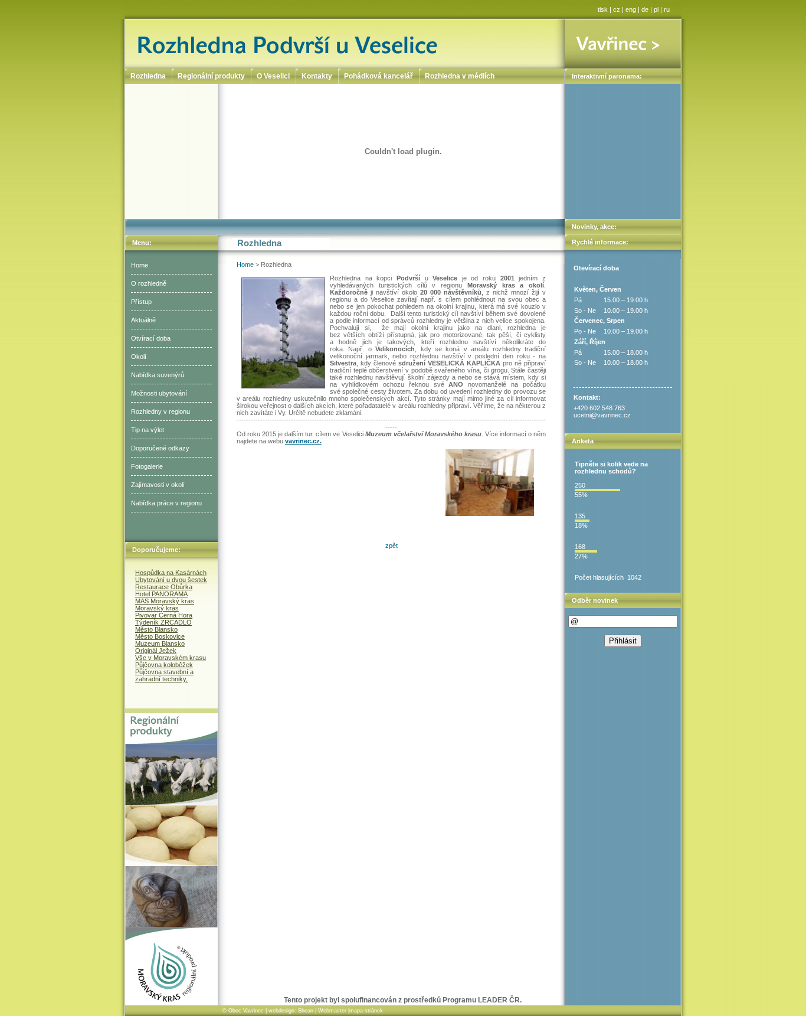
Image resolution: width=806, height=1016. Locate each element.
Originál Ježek (155, 650)
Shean (305, 1011)
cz (616, 9)
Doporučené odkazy (160, 448)
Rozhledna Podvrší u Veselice (345, 43)
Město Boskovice (160, 636)
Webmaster (332, 1011)
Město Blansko (156, 629)
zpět (391, 545)
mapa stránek (366, 1011)
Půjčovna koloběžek (164, 664)
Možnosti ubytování (159, 393)
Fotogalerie (147, 466)
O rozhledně (148, 283)
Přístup (141, 301)
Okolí (138, 356)
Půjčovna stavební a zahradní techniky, (164, 675)
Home (139, 265)
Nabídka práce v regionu (166, 503)
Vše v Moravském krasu (170, 657)
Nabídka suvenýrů (157, 374)
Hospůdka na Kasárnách (171, 572)
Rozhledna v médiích (459, 76)
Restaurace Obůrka (163, 586)
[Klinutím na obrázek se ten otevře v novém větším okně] (489, 482)
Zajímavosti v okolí (158, 484)
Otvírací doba (151, 338)
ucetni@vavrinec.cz (602, 415)
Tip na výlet (147, 429)
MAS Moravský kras (164, 601)
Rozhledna (148, 76)
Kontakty (317, 76)
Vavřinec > (623, 43)
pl (656, 9)
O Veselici (273, 76)
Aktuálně (143, 320)
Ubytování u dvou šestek (171, 579)
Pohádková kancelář (378, 76)
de (644, 9)
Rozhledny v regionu (160, 411)
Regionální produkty (211, 76)
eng (630, 9)
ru (667, 9)
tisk (603, 9)
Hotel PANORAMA (161, 593)
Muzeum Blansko (160, 643)
